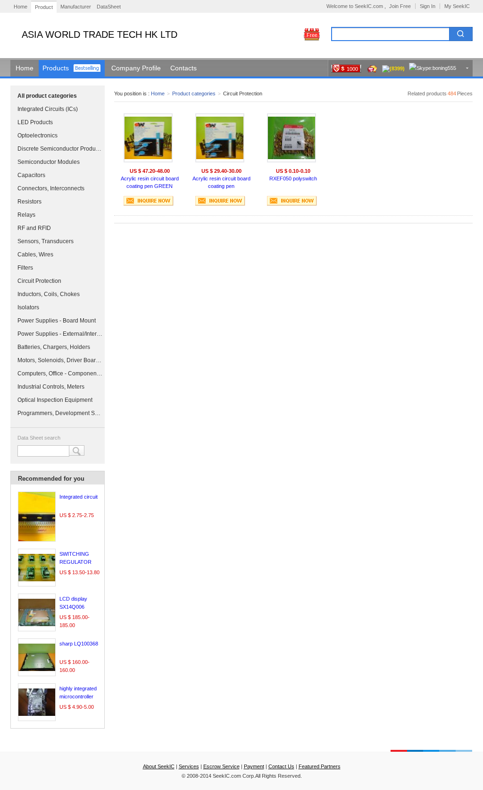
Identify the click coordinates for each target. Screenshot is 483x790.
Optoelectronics (37, 135)
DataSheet (109, 6)
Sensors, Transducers (45, 241)
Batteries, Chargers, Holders (53, 347)
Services (189, 766)
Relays (26, 215)
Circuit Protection (39, 281)
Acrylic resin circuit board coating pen (221, 182)
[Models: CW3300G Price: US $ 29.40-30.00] (219, 137)
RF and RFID (34, 228)
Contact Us (281, 766)
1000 (352, 69)
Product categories (194, 93)
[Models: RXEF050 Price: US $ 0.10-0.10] (291, 137)
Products (55, 68)
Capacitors (31, 175)
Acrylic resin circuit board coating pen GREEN (150, 182)
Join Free (400, 6)
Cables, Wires (35, 254)
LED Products (35, 122)
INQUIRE (149, 201)
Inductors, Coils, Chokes (48, 294)
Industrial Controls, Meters (50, 386)
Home (20, 6)
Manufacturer (75, 6)
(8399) (397, 68)
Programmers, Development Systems (59, 413)
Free (312, 35)
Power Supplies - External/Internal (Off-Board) (59, 334)
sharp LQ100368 (78, 643)
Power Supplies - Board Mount (56, 320)
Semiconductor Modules (48, 162)
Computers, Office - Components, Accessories (59, 373)
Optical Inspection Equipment (54, 400)
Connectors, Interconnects (50, 188)
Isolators (28, 307)
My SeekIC (457, 6)
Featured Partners (320, 766)
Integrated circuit (78, 497)
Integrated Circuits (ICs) (47, 109)
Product (44, 7)
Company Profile (136, 68)
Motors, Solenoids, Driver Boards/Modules (59, 360)
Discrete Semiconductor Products (59, 148)
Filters (25, 267)
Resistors (29, 201)
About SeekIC (159, 766)
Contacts (183, 68)
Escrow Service (221, 766)
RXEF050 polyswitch (293, 178)
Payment (254, 766)
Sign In (427, 6)
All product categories (47, 96)
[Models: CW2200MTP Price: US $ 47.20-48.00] (148, 137)
